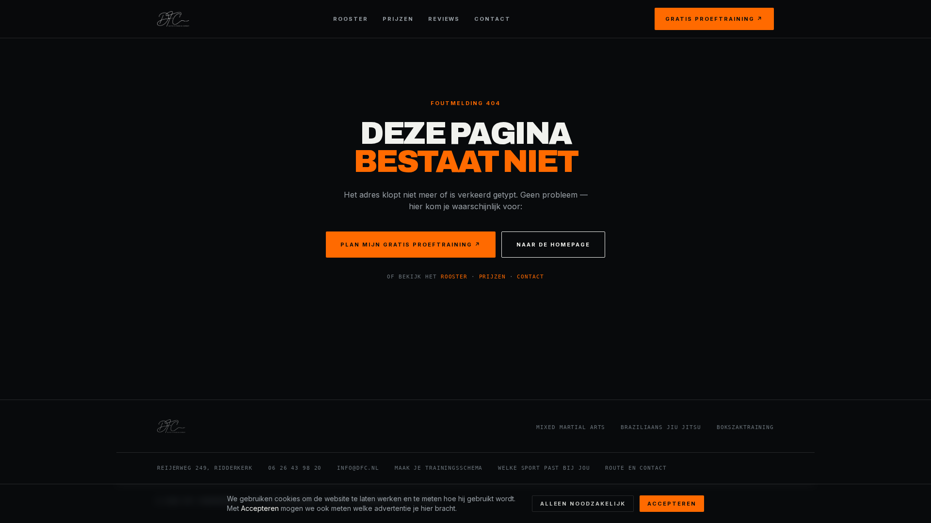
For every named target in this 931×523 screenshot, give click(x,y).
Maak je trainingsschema (438, 468)
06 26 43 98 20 (294, 468)
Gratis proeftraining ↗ (714, 18)
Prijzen (398, 18)
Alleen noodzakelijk (583, 503)
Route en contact (635, 468)
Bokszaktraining (745, 427)
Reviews (444, 18)
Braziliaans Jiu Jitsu (661, 427)
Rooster (350, 18)
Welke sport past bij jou (544, 468)
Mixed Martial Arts (570, 427)
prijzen (492, 277)
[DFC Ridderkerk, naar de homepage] (173, 19)
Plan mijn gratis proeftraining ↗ (410, 244)
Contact (492, 18)
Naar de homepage (553, 244)
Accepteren (671, 503)
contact (530, 277)
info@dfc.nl (358, 468)
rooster (454, 277)
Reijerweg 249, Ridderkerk (205, 468)
